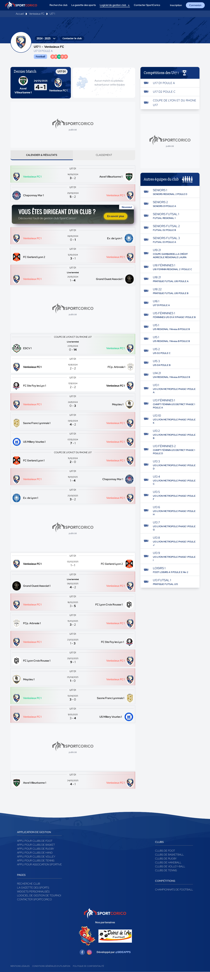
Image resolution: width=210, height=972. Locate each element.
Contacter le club (72, 38)
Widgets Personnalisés (33, 891)
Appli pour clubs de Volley (36, 856)
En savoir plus (115, 216)
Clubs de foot (165, 850)
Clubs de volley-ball (170, 866)
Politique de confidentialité (88, 966)
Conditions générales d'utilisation (51, 966)
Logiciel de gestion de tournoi (39, 895)
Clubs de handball (168, 862)
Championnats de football (174, 889)
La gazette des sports (33, 887)
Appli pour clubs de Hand (34, 852)
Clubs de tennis (166, 870)
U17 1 (52, 13)
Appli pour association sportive (39, 864)
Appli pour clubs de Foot (34, 841)
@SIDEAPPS (123, 952)
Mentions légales (20, 966)
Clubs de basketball (169, 854)
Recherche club (28, 883)
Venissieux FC (36, 13)
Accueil (20, 13)
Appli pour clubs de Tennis (35, 860)
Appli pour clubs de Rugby (35, 848)
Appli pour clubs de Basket (36, 844)
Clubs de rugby (166, 858)
